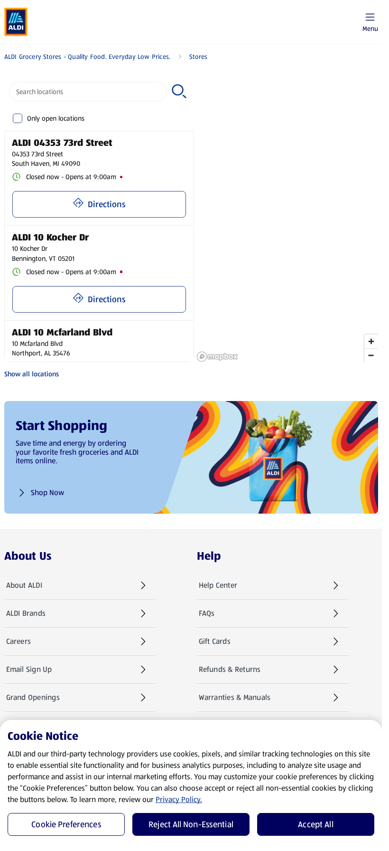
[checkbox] (18, 119)
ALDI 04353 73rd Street (62, 142)
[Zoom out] (371, 355)
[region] (287, 219)
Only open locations (55, 118)
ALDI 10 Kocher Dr (50, 237)
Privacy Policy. (179, 799)
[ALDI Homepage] (16, 22)
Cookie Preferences (66, 824)
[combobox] (88, 91)
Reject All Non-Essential (190, 824)
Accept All (315, 824)
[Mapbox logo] (217, 356)
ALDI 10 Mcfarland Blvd (62, 332)
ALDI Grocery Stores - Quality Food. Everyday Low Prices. (87, 56)
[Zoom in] (371, 341)
